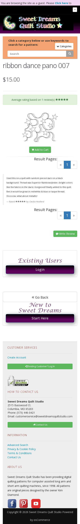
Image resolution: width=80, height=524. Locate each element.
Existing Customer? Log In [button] (41, 366)
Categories (65, 46)
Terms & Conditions (19, 453)
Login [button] (40, 269)
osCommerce (42, 520)
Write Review (66, 233)
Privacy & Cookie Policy (21, 449)
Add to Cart (41, 149)
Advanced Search (17, 445)
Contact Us (14, 457)
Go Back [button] (40, 297)
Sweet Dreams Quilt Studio (45, 512)
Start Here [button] (40, 318)
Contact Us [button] (41, 424)
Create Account (16, 357)
